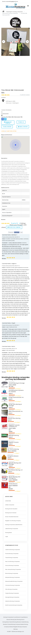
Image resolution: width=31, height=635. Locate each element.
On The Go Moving (13, 449)
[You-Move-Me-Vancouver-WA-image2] (15, 42)
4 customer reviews (25, 95)
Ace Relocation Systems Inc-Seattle (16, 391)
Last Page (16, 232)
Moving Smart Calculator (11, 508)
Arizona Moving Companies (12, 565)
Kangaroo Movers (13, 456)
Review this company (8, 122)
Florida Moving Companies (11, 553)
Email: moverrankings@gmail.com (10, 1)
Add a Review (7, 126)
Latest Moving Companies (11, 528)
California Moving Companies (12, 549)
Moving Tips (14, 619)
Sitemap (15, 629)
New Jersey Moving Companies (13, 569)
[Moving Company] (3, 11)
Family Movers (13, 484)
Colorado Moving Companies (12, 585)
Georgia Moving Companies (12, 597)
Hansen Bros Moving (14, 418)
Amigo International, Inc (16, 397)
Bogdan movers (14, 442)
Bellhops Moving (14, 435)
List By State (8, 501)
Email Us (21, 122)
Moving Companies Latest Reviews (13, 524)
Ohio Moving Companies (11, 589)
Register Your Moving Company (13, 520)
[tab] (15, 134)
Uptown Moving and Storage (15, 463)
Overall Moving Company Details (16, 624)
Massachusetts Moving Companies (13, 581)
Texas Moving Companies (11, 557)
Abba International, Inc (15, 411)
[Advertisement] (15, 73)
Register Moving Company (20, 626)
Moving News (8, 532)
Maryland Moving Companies (12, 577)
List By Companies (9, 505)
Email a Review (23, 126)
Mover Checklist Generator (11, 516)
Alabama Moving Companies (12, 601)
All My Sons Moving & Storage (15, 404)
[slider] (5, 95)
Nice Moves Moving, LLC (15, 470)
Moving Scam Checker (10, 512)
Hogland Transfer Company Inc (14, 425)
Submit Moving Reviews (15, 622)
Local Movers (17, 617)
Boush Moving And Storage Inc (14, 477)
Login (6, 536)
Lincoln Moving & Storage (17, 383)
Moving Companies (8, 617)
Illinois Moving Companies (11, 573)
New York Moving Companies (12, 561)
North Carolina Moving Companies (13, 605)
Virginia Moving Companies (12, 593)
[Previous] (3, 41)
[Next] (27, 41)
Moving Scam (20, 619)
